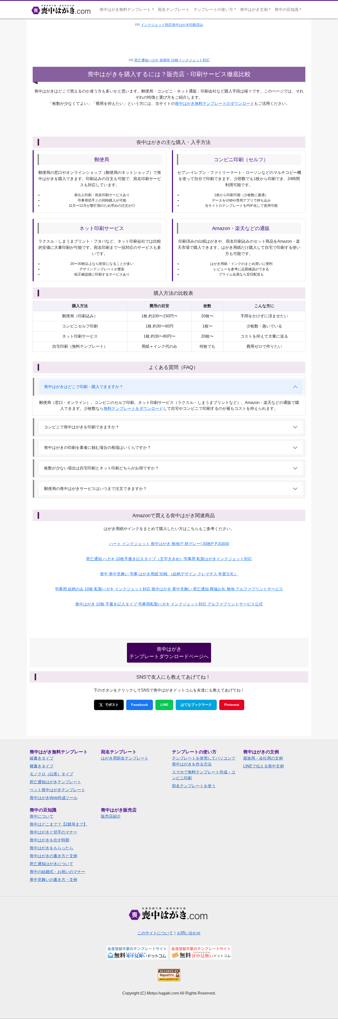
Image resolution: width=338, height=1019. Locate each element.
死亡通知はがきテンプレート (55, 782)
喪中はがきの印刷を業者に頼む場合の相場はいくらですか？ (97, 447)
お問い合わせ (189, 933)
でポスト (112, 705)
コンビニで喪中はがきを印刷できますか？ (81, 427)
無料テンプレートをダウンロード (133, 408)
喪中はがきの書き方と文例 (53, 856)
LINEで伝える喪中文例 (263, 766)
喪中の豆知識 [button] (286, 9)
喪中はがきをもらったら (51, 848)
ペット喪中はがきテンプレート (57, 790)
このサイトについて (155, 933)
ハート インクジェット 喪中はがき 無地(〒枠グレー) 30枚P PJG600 (169, 544)
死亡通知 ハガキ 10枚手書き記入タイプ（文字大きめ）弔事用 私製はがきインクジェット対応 (169, 559)
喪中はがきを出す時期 (49, 840)
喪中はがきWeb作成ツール (53, 798)
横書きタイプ (41, 766)
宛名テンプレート (174, 9)
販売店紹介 (111, 816)
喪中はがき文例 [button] (254, 9)
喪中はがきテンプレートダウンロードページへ (169, 652)
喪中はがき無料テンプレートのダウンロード (214, 103)
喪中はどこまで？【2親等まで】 (58, 824)
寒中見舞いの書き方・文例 (53, 880)
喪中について (41, 816)
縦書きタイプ (41, 758)
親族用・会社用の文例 (263, 758)
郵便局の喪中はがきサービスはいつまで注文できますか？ (95, 488)
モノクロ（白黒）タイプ (51, 774)
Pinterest (231, 705)
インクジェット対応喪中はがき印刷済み (172, 25)
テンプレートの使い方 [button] (213, 9)
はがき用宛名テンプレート (124, 758)
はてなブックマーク (196, 705)
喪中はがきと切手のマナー (53, 832)
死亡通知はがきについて (51, 864)
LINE (164, 705)
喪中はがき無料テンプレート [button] (125, 9)
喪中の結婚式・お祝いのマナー (57, 872)
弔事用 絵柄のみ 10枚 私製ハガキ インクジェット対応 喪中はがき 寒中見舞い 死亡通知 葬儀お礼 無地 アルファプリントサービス (169, 589)
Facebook (139, 705)
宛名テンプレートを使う (194, 786)
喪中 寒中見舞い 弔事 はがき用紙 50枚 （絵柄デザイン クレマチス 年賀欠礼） (169, 574)
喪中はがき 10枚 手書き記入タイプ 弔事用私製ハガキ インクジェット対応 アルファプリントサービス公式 (169, 604)
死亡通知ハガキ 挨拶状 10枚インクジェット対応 (172, 60)
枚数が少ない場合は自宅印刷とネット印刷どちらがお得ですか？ (101, 468)
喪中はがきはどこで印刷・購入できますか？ (83, 387)
